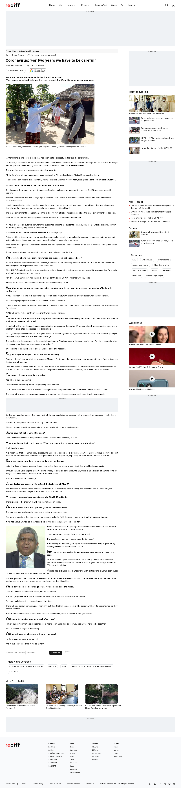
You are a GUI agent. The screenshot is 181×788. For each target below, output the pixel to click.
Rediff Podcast (75, 772)
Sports (72, 756)
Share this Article (17, 71)
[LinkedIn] (174, 784)
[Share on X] (155, 784)
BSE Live (95, 747)
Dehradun (137, 276)
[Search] (167, 5)
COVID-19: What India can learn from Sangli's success (151, 213)
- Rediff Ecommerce (55, 756)
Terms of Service (55, 784)
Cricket (72, 760)
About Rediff (10, 784)
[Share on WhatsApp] (150, 784)
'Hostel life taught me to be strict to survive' (151, 221)
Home (52, 5)
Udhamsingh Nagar (154, 276)
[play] (152, 334)
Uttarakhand (163, 260)
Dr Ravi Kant (147, 260)
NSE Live (95, 750)
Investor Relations (73, 784)
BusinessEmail (101, 5)
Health (116, 747)
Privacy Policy (38, 784)
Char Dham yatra (161, 265)
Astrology (73, 769)
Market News (96, 753)
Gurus (114, 5)
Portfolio (95, 760)
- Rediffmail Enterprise (56, 753)
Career (116, 753)
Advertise (23, 784)
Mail (60, 5)
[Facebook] (160, 784)
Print (68, 652)
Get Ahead (73, 763)
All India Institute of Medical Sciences (26, 666)
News (70, 5)
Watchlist (95, 756)
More (131, 5)
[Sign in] (173, 5)
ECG (134, 260)
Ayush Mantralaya (140, 265)
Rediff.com (109, 784)
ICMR (64, 666)
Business (73, 750)
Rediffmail (51, 747)
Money (84, 5)
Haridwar (52, 666)
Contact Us (90, 784)
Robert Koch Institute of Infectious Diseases (92, 666)
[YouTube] (169, 784)
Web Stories (135, 322)
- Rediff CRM (52, 763)
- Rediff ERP (52, 766)
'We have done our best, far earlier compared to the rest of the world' (152, 207)
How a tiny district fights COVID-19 (147, 218)
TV (122, 5)
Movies (72, 753)
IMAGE (155, 270)
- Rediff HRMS (53, 760)
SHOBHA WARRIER (15, 65)
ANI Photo (14, 672)
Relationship (118, 756)
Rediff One (51, 750)
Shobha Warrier (139, 270)
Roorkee (167, 270)
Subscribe (55, 653)
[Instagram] (165, 784)
